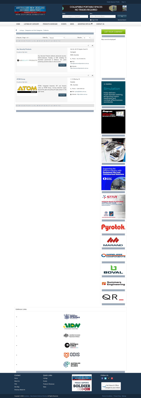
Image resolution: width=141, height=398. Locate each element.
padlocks (20, 52)
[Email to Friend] (92, 45)
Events (63, 24)
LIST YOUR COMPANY (113, 32)
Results (80, 37)
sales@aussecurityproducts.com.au (79, 63)
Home (18, 24)
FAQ (15, 384)
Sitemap (124, 396)
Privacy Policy (117, 396)
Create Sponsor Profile (113, 2)
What (63, 13)
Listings (22, 30)
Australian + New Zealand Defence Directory (35, 396)
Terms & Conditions (107, 396)
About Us (17, 381)
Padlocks (46, 30)
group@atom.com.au (80, 91)
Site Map (16, 387)
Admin (26, 52)
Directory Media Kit (19, 390)
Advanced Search (122, 20)
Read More (62, 65)
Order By (45, 37)
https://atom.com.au (82, 94)
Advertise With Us (84, 24)
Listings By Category (31, 24)
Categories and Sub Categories (33, 30)
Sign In (124, 2)
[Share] (88, 45)
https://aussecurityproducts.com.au (79, 68)
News (72, 24)
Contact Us (100, 24)
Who (91, 13)
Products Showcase (50, 24)
